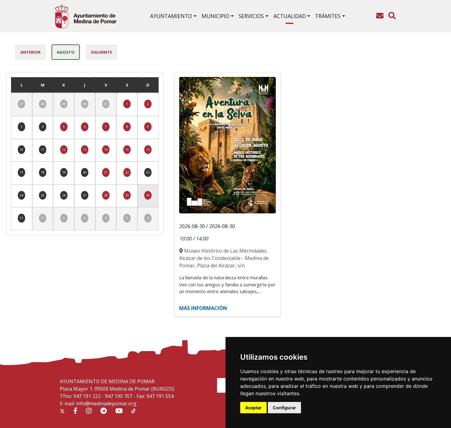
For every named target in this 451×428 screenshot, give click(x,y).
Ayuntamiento (171, 16)
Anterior (30, 52)
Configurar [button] (284, 407)
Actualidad (289, 16)
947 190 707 (118, 396)
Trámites (328, 16)
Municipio (215, 16)
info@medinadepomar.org (106, 403)
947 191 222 (87, 396)
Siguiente (101, 52)
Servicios (251, 16)
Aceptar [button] (253, 407)
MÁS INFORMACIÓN (203, 308)
